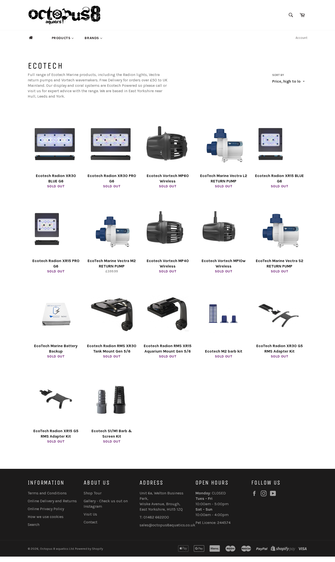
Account (301, 38)
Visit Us (90, 514)
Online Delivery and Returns (52, 501)
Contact (90, 522)
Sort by (278, 75)
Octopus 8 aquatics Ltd (57, 548)
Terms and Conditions (47, 493)
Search (33, 524)
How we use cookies (46, 516)
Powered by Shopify (89, 548)
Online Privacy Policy (46, 508)
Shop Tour (93, 493)
